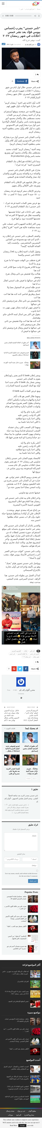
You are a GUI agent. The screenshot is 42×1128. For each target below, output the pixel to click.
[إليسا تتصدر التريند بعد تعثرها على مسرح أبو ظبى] (12, 760)
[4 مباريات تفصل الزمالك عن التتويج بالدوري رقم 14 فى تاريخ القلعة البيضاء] (35, 1079)
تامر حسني (12, 654)
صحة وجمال (10, 1111)
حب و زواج (21, 1111)
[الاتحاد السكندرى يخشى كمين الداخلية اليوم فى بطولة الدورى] (35, 1099)
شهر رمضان (36, 656)
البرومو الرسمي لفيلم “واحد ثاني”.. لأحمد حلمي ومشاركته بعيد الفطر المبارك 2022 (30, 715)
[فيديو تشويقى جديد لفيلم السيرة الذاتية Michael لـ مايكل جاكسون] (35, 355)
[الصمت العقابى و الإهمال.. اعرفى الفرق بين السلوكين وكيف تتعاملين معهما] (35, 1069)
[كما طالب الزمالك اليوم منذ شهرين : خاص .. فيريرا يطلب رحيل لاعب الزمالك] (35, 974)
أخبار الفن (32, 651)
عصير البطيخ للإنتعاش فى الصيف (18, 1001)
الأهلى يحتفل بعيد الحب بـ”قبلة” (16, 926)
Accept (22, 1125)
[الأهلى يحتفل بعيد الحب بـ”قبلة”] (33, 929)
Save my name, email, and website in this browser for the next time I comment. (21, 875)
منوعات (10, 1115)
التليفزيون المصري (16, 651)
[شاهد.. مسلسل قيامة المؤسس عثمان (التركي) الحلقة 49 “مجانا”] (33, 899)
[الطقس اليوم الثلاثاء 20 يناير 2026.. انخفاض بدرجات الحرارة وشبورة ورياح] (35, 1089)
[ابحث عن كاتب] (21, 682)
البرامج (18, 1115)
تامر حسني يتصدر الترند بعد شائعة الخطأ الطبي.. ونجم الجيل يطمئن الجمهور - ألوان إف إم (21, 798)
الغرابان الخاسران (23, 981)
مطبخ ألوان (32, 1111)
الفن (3, 44)
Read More (13, 1125)
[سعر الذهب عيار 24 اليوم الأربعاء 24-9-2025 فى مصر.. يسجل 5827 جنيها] (35, 994)
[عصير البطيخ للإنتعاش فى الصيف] (35, 1004)
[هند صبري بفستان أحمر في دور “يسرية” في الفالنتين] (33, 949)
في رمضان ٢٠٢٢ (26, 656)
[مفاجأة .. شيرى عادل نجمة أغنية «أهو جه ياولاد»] (35, 365)
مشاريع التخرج (29, 1115)
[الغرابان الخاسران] (35, 984)
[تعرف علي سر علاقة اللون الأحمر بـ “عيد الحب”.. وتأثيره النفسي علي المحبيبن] (33, 909)
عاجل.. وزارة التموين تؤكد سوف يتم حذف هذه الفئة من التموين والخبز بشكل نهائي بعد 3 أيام (11, 715)
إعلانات (25, 651)
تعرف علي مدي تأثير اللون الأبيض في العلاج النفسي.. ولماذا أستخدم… (15, 918)
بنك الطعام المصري (22, 654)
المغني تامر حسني (34, 654)
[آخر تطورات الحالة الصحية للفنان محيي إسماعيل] (35, 345)
